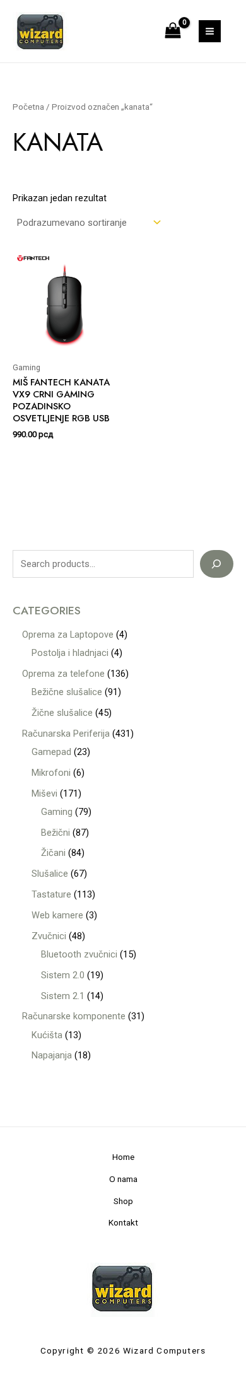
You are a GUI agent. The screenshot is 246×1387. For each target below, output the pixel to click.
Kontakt (123, 1222)
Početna (28, 107)
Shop (123, 1201)
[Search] (216, 564)
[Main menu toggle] (210, 31)
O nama (123, 1179)
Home (123, 1157)
